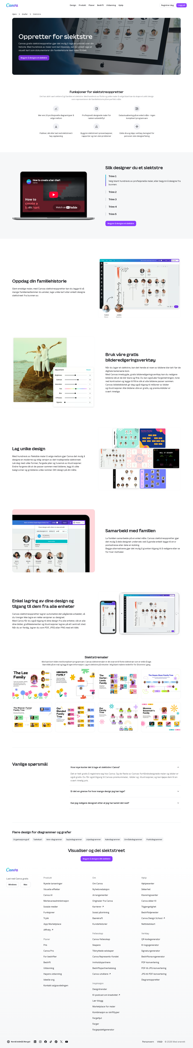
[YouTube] (66, 1042)
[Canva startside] (12, 5)
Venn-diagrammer (54, 839)
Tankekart (37, 839)
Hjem (14, 14)
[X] (61, 1042)
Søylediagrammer (74, 839)
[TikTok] (51, 1042)
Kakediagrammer (112, 839)
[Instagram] (40, 1042)
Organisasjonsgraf (21, 839)
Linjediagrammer (93, 839)
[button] (73, 5)
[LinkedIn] (35, 1042)
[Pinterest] (56, 1042)
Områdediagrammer (133, 839)
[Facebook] (45, 1042)
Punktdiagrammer (154, 839)
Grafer (25, 14)
